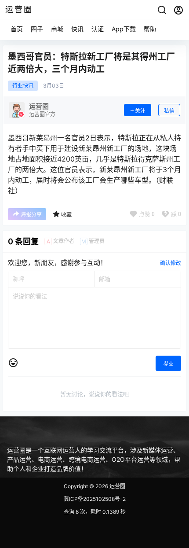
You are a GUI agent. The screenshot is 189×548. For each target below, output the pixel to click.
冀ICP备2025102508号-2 (95, 499)
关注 (140, 110)
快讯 (77, 29)
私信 (169, 110)
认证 (97, 29)
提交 (168, 363)
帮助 (150, 29)
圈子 (37, 29)
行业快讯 (22, 85)
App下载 (124, 29)
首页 (17, 29)
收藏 (66, 214)
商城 (57, 29)
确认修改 (170, 263)
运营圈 (116, 486)
